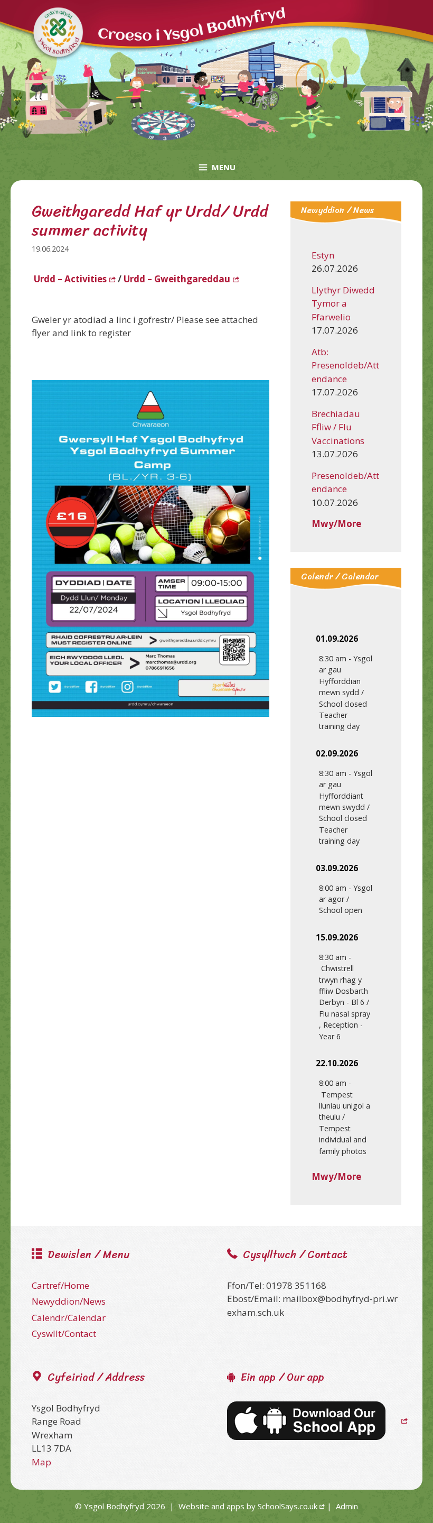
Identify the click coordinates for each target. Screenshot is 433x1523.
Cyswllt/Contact (64, 1333)
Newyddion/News (69, 1301)
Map (41, 1462)
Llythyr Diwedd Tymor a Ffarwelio (343, 303)
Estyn (323, 255)
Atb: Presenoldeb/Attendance (345, 365)
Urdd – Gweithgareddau (177, 279)
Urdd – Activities (70, 279)
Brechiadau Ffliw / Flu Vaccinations (338, 427)
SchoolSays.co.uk (287, 1506)
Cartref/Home (60, 1285)
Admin (347, 1506)
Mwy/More (336, 524)
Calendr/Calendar (69, 1318)
